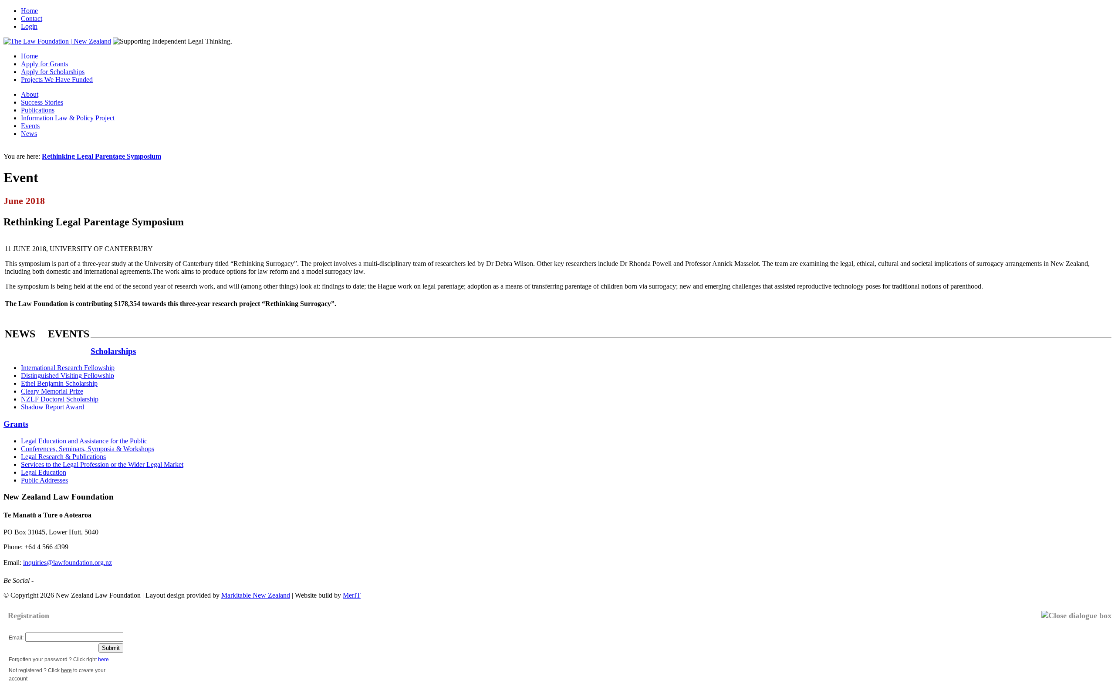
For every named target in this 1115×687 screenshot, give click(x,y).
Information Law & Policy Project (68, 118)
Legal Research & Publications (63, 456)
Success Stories (42, 102)
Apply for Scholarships (52, 71)
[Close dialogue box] (1076, 616)
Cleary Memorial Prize (52, 391)
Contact (31, 18)
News (29, 133)
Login (29, 26)
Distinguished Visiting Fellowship (67, 375)
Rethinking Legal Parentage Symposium (101, 156)
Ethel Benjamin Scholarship (59, 383)
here (103, 659)
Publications (37, 110)
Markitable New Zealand (255, 595)
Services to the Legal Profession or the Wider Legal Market (102, 464)
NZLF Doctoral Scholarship (59, 399)
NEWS (20, 334)
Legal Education (43, 472)
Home (29, 10)
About (29, 94)
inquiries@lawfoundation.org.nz (67, 562)
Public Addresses (44, 480)
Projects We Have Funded (57, 79)
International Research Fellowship (68, 367)
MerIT (352, 595)
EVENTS (68, 334)
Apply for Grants (44, 64)
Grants (15, 424)
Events (30, 125)
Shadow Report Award (52, 407)
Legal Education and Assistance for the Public (84, 441)
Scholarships (113, 351)
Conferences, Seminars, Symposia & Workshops (87, 448)
